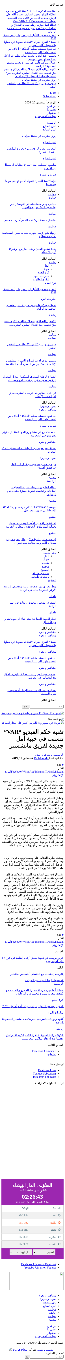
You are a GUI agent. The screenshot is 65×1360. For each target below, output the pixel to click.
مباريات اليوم (41, 275)
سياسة (52, 334)
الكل (46, 265)
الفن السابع (49, 126)
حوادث (52, 194)
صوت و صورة (48, 174)
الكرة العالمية (41, 279)
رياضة (52, 262)
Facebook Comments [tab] (44, 1051)
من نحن (51, 105)
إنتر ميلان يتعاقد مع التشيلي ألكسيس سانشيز (37, 973)
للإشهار (52, 112)
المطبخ (45, 569)
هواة (46, 269)
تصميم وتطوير (45, 1349)
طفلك (45, 562)
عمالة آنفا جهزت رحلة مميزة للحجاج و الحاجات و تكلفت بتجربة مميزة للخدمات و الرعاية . (31, 28)
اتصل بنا (51, 109)
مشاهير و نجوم (47, 409)
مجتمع (52, 477)
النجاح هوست (20, 1349)
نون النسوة (49, 552)
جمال (46, 559)
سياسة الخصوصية (45, 116)
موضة (45, 566)
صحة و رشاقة (40, 573)
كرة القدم (43, 272)
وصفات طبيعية (40, 576)
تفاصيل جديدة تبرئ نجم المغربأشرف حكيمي (30, 220)
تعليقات (51, 1054)
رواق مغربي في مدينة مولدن (39, 79)
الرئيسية (51, 122)
